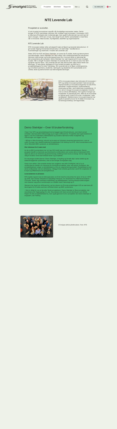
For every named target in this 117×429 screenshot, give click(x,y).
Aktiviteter (57, 7)
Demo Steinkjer (50, 54)
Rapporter (67, 7)
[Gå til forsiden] (20, 7)
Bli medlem (99, 7)
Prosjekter (47, 7)
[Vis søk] (88, 7)
